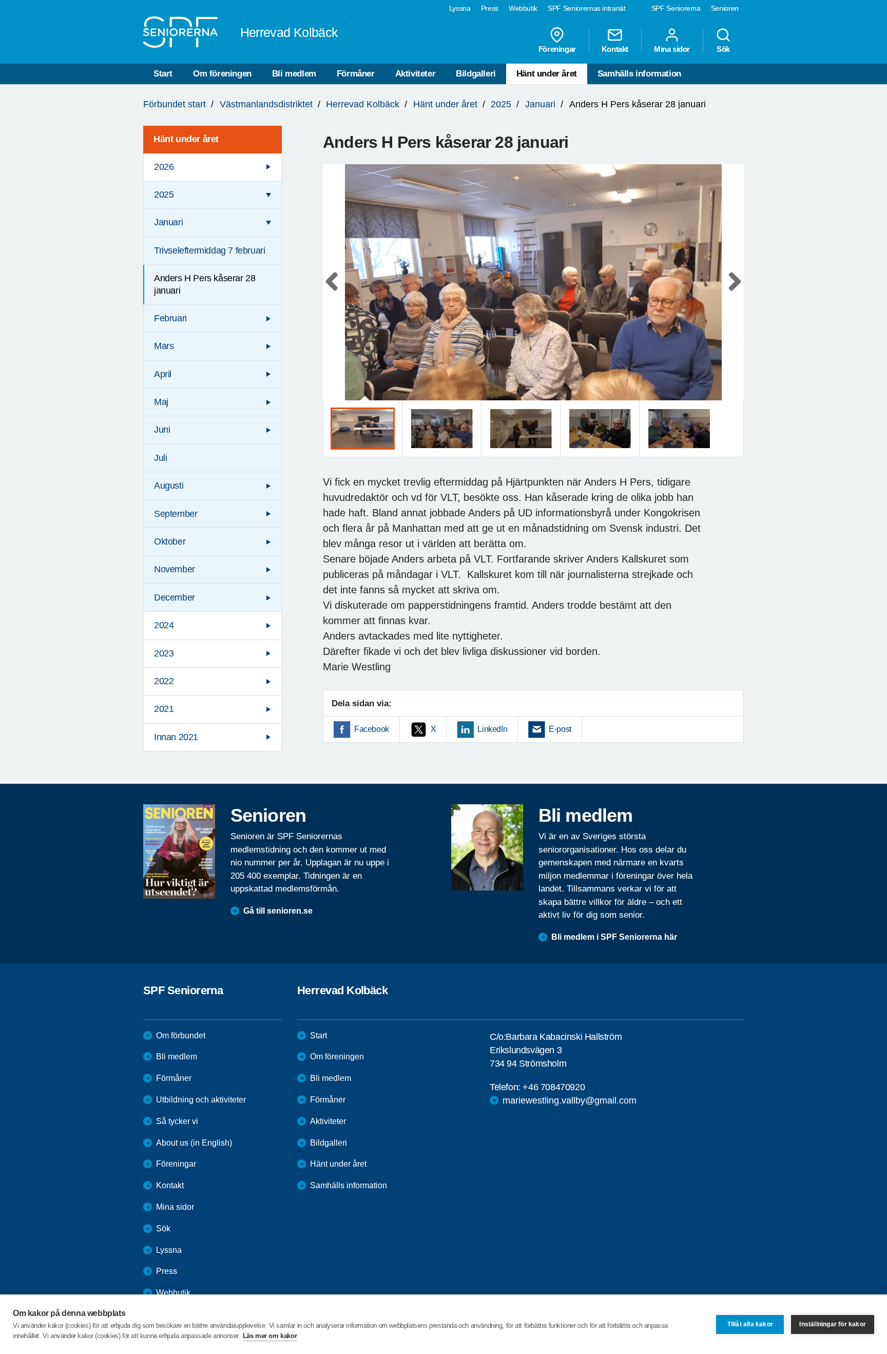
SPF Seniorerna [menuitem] (676, 8)
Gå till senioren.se (278, 910)
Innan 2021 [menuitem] (176, 737)
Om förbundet (180, 1035)
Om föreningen (222, 74)
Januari (540, 104)
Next (732, 292)
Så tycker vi (177, 1121)
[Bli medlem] (487, 847)
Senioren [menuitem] (725, 8)
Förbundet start (174, 104)
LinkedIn (492, 729)
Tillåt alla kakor (750, 1324)
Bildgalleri (476, 74)
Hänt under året (546, 74)
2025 (501, 104)
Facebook (371, 729)
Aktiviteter (415, 74)
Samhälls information (639, 74)
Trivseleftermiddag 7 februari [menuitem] (209, 250)
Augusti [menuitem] (168, 485)
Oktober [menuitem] (169, 541)
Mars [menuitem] (163, 346)
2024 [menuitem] (163, 625)
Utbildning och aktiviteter (201, 1099)
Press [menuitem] (489, 8)
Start (162, 74)
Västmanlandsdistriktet (266, 104)
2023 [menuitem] (163, 653)
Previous (335, 292)
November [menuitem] (174, 569)
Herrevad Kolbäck (362, 104)
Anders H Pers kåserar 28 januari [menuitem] (204, 284)
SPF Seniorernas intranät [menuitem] (587, 8)
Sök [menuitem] (723, 49)
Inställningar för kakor (832, 1324)
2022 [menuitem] (163, 681)
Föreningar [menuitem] (557, 49)
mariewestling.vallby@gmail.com (570, 1100)
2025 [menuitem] (163, 194)
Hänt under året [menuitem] (186, 139)
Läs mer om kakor (270, 1336)
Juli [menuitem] (160, 458)
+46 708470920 (554, 1087)
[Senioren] (179, 851)
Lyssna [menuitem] (460, 8)
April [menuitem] (162, 374)
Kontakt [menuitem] (615, 49)
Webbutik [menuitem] (523, 8)
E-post (560, 729)
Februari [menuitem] (170, 318)
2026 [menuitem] (163, 167)
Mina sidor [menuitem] (672, 49)
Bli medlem (294, 74)
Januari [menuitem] (168, 222)
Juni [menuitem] (162, 429)
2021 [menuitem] (163, 709)
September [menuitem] (175, 514)
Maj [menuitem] (161, 402)
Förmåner (356, 74)
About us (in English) (194, 1142)
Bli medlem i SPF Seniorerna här (614, 937)
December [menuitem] (174, 597)
